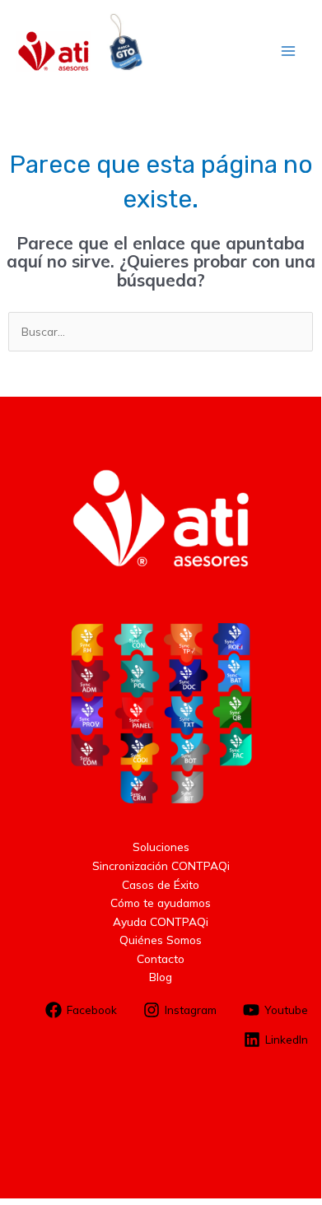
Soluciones (161, 847)
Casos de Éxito (160, 884)
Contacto (160, 958)
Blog (160, 977)
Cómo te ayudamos (160, 903)
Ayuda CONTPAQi (160, 921)
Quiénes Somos (160, 940)
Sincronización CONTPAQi (161, 865)
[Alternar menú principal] (289, 51)
